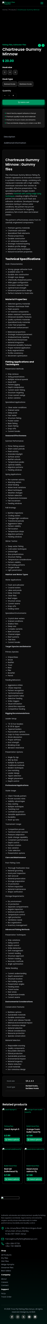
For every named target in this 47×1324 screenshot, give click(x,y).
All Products (6, 1255)
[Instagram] (17, 1317)
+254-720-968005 (13, 1246)
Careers (4, 1282)
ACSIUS (32, 1312)
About (4, 1279)
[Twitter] (23, 1317)
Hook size (7, 67)
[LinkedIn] (35, 1317)
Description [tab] (9, 136)
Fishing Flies (7, 45)
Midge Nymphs (7, 1264)
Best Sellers (6, 1271)
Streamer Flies (7, 1267)
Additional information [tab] (15, 142)
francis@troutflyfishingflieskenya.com (21, 1239)
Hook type (7, 79)
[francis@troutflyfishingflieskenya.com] (2, 1239)
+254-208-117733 (12, 1243)
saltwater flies (19, 45)
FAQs (3, 1293)
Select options (13, 1140)
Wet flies (5, 1261)
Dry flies (4, 1258)
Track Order (6, 1297)
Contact (5, 1285)
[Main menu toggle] (42, 3)
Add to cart (24, 102)
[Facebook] (12, 1317)
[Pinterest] (29, 1317)
